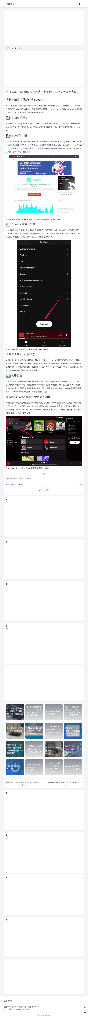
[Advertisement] (44, 27)
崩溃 (29, 479)
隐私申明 (15, 1007)
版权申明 (22, 1007)
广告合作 (30, 1007)
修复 (23, 479)
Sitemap (37, 1007)
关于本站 (7, 1007)
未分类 (13, 48)
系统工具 (23, 484)
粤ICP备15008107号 (23, 1009)
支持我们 (11, 1009)
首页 (7, 48)
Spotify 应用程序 (13, 479)
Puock (48, 1015)
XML (5, 1009)
